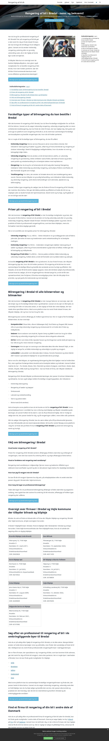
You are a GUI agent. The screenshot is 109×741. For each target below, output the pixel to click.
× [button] (107, 729)
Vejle (12, 663)
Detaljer (70, 735)
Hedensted (15, 674)
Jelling (13, 670)
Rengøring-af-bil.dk (16, 2)
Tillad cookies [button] (48, 738)
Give (12, 678)
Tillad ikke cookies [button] (59, 738)
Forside (59, 2)
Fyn (72, 2)
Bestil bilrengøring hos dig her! (54, 20)
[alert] (54, 734)
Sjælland (79, 2)
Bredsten (14, 666)
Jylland (67, 2)
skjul (27, 86)
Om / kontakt (89, 2)
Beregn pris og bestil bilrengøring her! (23, 79)
